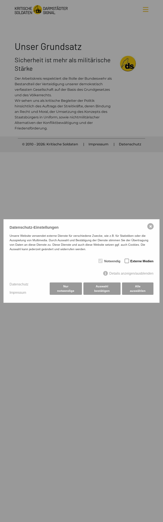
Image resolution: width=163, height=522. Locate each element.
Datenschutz (19, 284)
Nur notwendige (65, 288)
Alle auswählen (138, 288)
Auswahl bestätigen (102, 288)
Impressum (18, 292)
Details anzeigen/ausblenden (131, 273)
